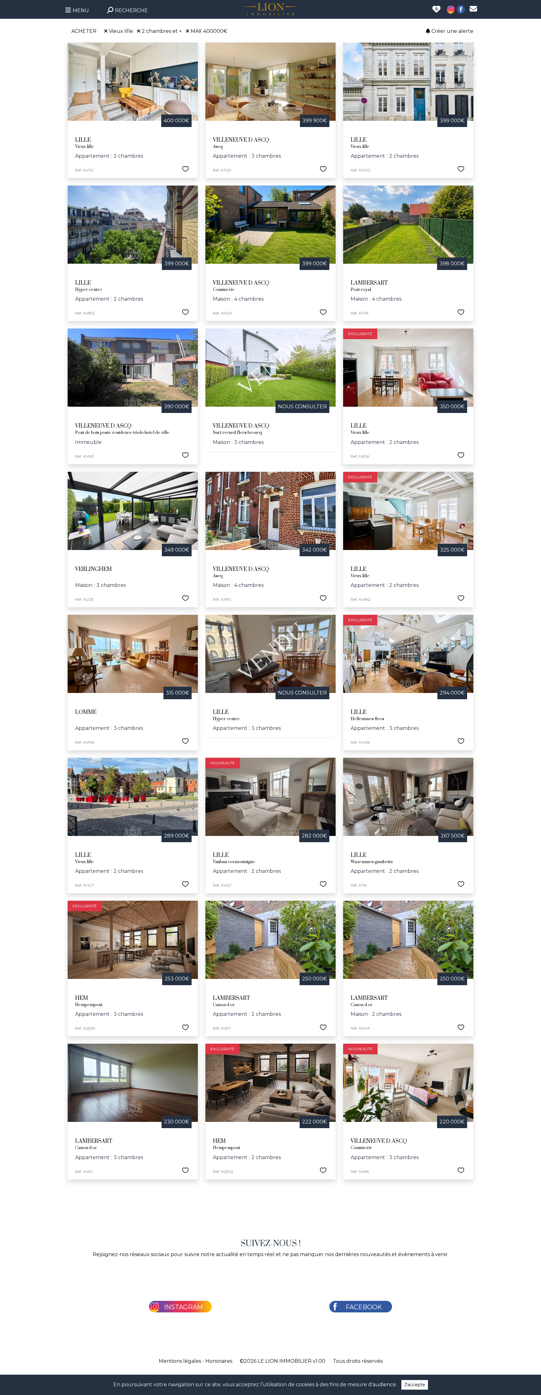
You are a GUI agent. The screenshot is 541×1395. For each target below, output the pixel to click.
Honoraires (218, 1361)
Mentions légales (180, 1361)
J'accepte (414, 1384)
